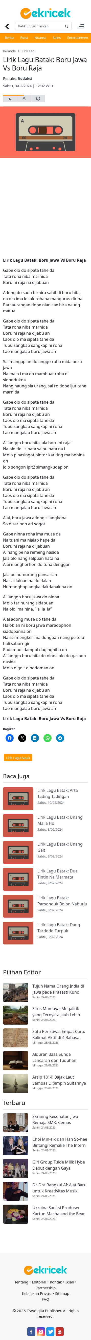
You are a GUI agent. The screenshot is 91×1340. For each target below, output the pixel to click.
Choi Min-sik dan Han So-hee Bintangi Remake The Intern (59, 1142)
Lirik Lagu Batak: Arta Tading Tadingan (57, 793)
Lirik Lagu (29, 51)
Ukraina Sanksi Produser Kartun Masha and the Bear (58, 1211)
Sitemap (62, 1293)
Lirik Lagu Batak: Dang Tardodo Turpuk (58, 928)
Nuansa (40, 37)
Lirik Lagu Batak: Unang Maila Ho (60, 820)
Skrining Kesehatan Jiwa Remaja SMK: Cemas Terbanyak (55, 1119)
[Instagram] (41, 1331)
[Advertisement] (45, 209)
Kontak (56, 1281)
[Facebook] (31, 1331)
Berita (9, 37)
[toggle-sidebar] (80, 26)
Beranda (9, 51)
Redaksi (25, 78)
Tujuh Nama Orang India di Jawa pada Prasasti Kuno (58, 989)
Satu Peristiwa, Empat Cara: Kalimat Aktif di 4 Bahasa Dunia (58, 1035)
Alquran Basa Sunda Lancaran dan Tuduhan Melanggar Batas (54, 1057)
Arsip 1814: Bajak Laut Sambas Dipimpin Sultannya (59, 1080)
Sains (57, 37)
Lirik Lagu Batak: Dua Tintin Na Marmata (57, 874)
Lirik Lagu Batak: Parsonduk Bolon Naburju (62, 901)
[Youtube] (60, 1331)
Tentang (21, 1281)
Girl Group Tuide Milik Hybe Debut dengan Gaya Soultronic (58, 1165)
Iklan (69, 1281)
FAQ (45, 1299)
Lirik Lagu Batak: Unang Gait (60, 847)
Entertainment (78, 37)
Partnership (45, 1287)
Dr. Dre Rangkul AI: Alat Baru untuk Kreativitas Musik (59, 1188)
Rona (24, 37)
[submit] (66, 26)
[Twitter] (50, 1331)
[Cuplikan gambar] (18, 798)
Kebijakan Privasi (37, 1293)
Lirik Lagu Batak (18, 757)
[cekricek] (45, 1270)
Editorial (39, 1281)
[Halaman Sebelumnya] (7, 26)
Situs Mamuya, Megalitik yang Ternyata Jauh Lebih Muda (56, 1012)
